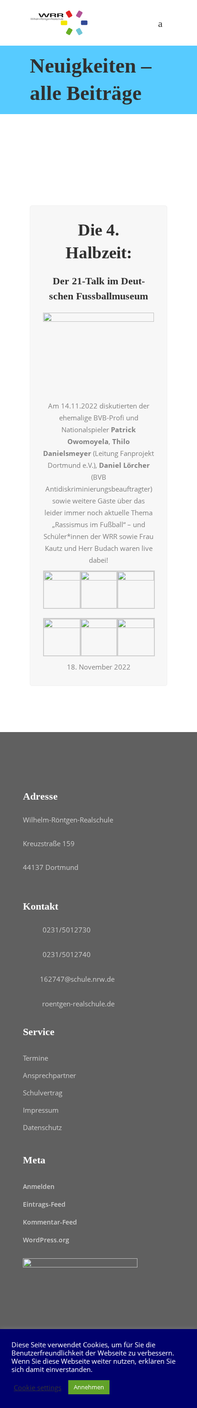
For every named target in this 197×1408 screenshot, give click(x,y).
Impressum (41, 1110)
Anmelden (39, 1186)
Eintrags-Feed (44, 1204)
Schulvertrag (42, 1092)
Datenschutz (42, 1127)
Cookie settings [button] (37, 1387)
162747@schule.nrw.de (77, 979)
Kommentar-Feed (50, 1222)
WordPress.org (46, 1239)
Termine (35, 1058)
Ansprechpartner (49, 1075)
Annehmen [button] (89, 1387)
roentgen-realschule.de (78, 1003)
